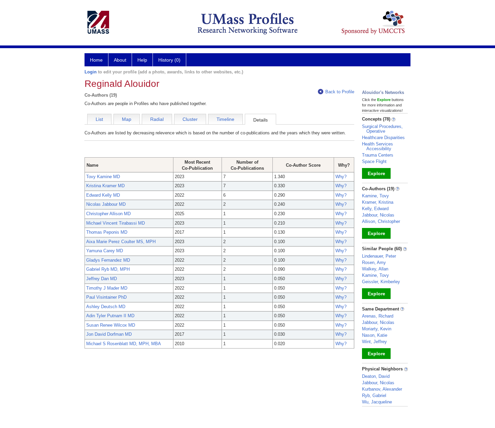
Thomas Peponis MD (106, 232)
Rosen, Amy (374, 262)
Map (126, 119)
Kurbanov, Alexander (382, 389)
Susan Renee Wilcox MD (110, 325)
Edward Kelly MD (103, 195)
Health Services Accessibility (377, 146)
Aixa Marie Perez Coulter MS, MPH (121, 241)
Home (96, 60)
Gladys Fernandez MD (108, 260)
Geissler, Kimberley (381, 281)
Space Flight (374, 161)
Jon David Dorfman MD (109, 334)
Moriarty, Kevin (376, 328)
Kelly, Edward (375, 208)
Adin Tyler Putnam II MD (110, 315)
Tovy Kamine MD (103, 176)
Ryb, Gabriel (374, 395)
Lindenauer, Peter (379, 256)
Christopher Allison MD (108, 213)
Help (142, 60)
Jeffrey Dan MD (101, 278)
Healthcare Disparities (383, 137)
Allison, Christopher (381, 221)
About (120, 60)
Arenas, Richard (377, 316)
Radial (157, 119)
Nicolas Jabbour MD (106, 204)
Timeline (225, 119)
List (99, 119)
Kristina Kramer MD (105, 185)
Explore (376, 173)
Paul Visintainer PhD (106, 297)
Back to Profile (339, 91)
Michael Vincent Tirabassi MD (115, 223)
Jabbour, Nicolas (378, 215)
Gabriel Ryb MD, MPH (108, 269)
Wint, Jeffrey (374, 341)
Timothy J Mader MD (106, 288)
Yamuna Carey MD (104, 250)
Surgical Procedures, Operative (382, 129)
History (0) (169, 60)
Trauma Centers (377, 155)
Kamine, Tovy (375, 195)
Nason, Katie (374, 335)
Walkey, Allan (375, 268)
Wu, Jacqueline (377, 401)
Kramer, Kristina (377, 202)
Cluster (190, 119)
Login (91, 71)
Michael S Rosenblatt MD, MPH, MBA (123, 343)
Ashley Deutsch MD (105, 306)
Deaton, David (376, 376)
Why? (340, 176)
